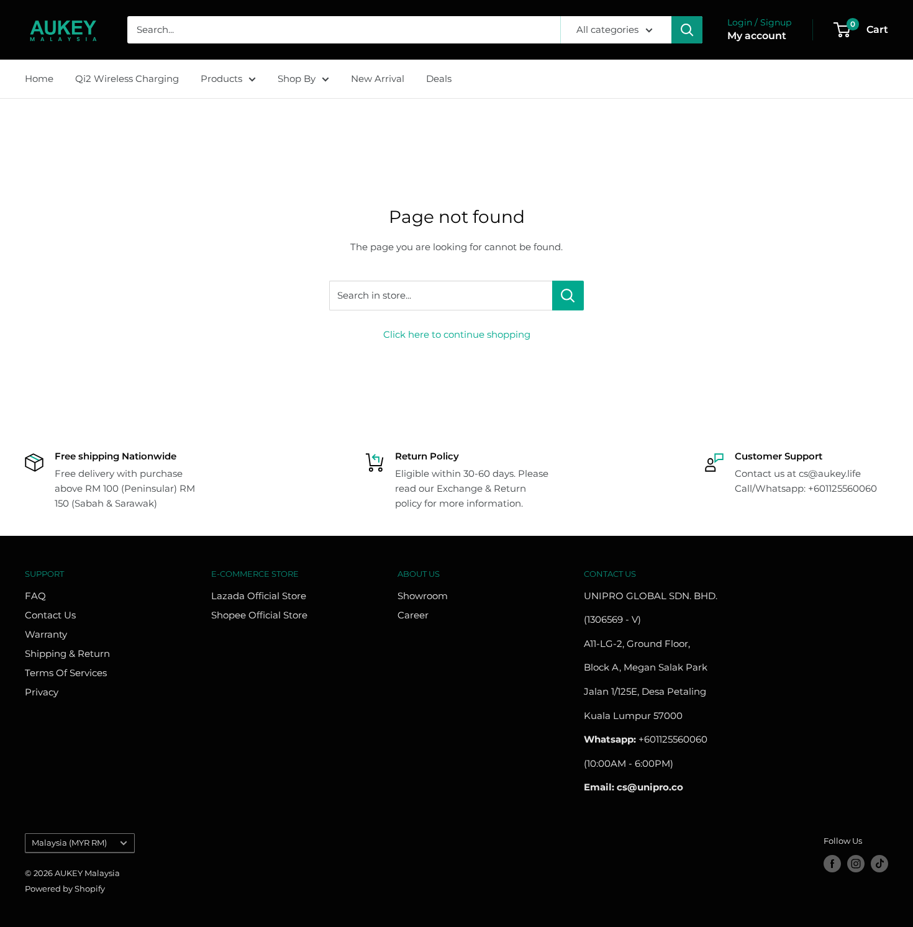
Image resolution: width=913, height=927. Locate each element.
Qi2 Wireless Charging (127, 78)
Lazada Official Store (258, 596)
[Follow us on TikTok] (879, 863)
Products (221, 78)
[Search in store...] (568, 295)
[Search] (686, 29)
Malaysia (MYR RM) (69, 843)
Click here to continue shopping (456, 334)
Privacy (41, 692)
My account (756, 36)
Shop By (297, 78)
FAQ (35, 596)
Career (413, 615)
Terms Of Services (66, 673)
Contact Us (50, 615)
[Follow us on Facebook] (832, 863)
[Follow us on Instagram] (856, 863)
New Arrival (377, 78)
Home (39, 78)
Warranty (46, 634)
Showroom (422, 596)
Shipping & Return (67, 653)
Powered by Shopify (65, 888)
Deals (439, 78)
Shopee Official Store (259, 615)
